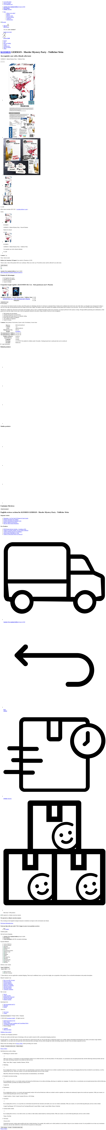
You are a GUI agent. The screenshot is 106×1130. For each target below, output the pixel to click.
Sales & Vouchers (7, 986)
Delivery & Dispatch (8, 984)
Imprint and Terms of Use (9, 1020)
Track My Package (7, 998)
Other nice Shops (7, 1029)
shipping (7, 9)
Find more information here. (7, 923)
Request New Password (8, 997)
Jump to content (7, 3)
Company (5, 1028)
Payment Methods (7, 983)
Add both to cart (4, 302)
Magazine (5, 1005)
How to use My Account (9, 980)
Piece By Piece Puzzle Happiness (11, 523)
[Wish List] (4, 34)
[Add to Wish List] (1, 267)
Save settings (4, 1127)
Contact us (8, 18)
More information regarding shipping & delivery (11, 272)
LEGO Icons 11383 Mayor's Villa (11, 533)
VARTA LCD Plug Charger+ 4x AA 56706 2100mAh (15, 530)
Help (4, 11)
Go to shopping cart (7, 4)
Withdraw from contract (6, 1032)
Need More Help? (7, 988)
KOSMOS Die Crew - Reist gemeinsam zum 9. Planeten (16, 299)
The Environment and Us (9, 1004)
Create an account (7, 32)
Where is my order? (10, 13)
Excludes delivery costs (22, 209)
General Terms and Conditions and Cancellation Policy (15, 1023)
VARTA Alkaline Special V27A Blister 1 (12, 531)
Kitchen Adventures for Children (10, 519)
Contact (5, 1013)
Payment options (10, 17)
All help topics (9, 19)
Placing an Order (7, 981)
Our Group (6, 1012)
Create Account (7, 995)
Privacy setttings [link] (7, 1026)
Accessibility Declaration (9, 1024)
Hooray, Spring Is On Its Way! (10, 522)
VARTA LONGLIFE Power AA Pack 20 (12, 534)
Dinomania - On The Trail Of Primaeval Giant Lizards (15, 518)
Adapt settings (19, 1046)
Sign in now (6, 27)
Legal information (6, 344)
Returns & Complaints (8, 985)
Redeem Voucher (7, 999)
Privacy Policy (6, 1022)
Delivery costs (9, 15)
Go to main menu (7, 1)
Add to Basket (4, 265)
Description (4, 303)
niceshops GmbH (11, 1018)
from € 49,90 (14, 6)
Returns (8, 14)
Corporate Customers (8, 989)
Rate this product (4, 509)
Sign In (5, 994)
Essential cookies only (10, 1046)
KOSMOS (6, 52)
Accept (2, 1046)
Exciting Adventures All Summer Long (12, 521)
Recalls (5, 1007)
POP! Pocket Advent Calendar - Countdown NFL (14, 529)
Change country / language (18, 1015)
